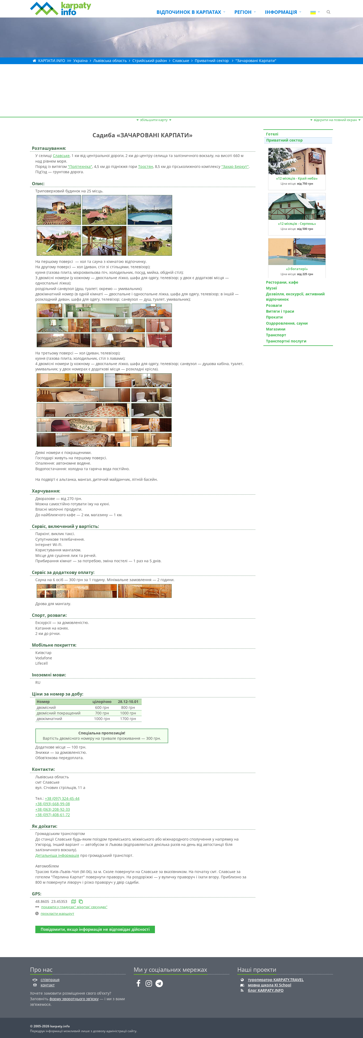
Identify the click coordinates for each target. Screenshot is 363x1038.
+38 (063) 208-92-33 (52, 809)
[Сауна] (77, 590)
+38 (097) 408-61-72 (52, 814)
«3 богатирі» (297, 268)
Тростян (145, 166)
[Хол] (49, 309)
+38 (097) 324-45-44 (62, 798)
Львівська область (110, 60)
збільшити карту (154, 119)
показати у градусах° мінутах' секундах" (74, 906)
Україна (80, 60)
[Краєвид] (104, 209)
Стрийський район (149, 60)
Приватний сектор (212, 60)
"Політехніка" (80, 166)
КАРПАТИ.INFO (51, 60)
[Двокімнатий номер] (63, 339)
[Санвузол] (159, 324)
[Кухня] (97, 309)
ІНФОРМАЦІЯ (281, 12)
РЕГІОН (243, 12)
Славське (180, 60)
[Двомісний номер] (152, 309)
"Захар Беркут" (235, 166)
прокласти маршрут (57, 913)
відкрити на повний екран (335, 119)
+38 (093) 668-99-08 (52, 803)
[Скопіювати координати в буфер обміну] (81, 901)
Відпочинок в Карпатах (189, 12)
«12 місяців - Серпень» (297, 223)
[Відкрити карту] (73, 901)
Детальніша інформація (57, 855)
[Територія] (59, 240)
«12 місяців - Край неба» (297, 178)
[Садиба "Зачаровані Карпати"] (59, 209)
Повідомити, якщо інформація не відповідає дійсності (95, 929)
